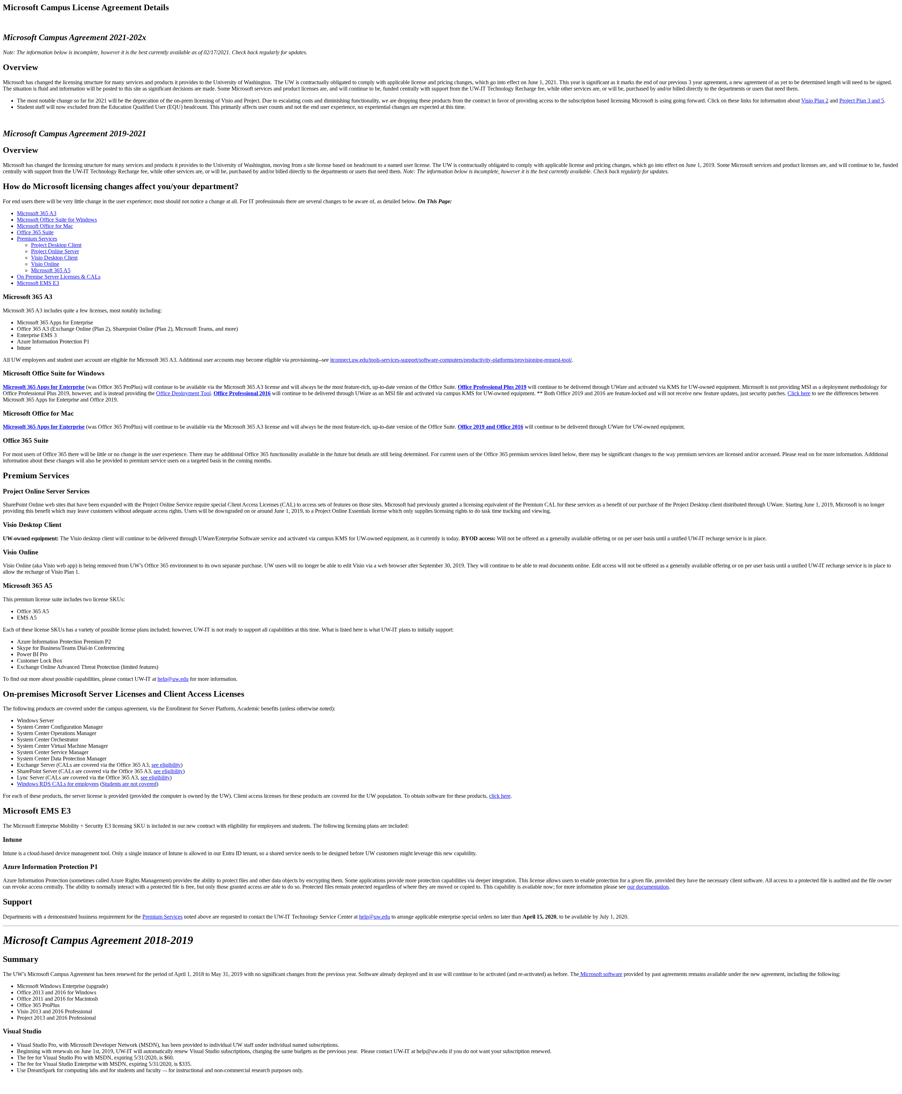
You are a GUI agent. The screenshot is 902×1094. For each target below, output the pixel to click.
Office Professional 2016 (242, 393)
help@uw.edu (173, 679)
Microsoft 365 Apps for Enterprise (44, 387)
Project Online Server (55, 251)
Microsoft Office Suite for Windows (57, 220)
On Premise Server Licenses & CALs (58, 277)
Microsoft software (600, 974)
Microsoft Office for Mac (45, 226)
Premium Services (37, 239)
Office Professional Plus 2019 (492, 387)
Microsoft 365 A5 (50, 270)
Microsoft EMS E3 (38, 283)
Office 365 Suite (35, 232)
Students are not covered (129, 784)
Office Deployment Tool (183, 393)
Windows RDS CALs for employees (58, 784)
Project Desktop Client (56, 245)
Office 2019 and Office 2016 (490, 427)
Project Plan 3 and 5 (861, 101)
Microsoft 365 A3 (36, 213)
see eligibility (166, 765)
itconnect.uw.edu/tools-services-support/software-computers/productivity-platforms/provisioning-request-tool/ (451, 360)
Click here (798, 393)
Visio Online (45, 264)
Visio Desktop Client (54, 258)
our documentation (648, 887)
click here (500, 796)
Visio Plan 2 (814, 101)
